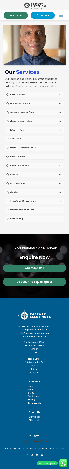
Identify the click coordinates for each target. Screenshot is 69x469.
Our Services (34, 396)
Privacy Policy (38, 448)
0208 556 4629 (38, 336)
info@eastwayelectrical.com (35, 333)
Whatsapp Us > (34, 268)
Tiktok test (34, 420)
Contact (32, 392)
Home (31, 386)
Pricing (31, 399)
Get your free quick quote (35, 282)
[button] (43, 15)
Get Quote (16, 15)
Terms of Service (56, 448)
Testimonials (34, 402)
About (31, 389)
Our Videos (34, 416)
